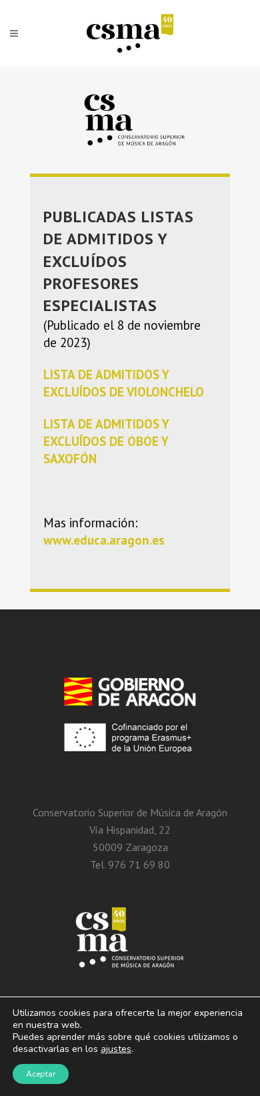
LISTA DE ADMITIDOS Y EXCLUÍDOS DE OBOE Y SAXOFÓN (106, 441)
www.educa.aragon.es (104, 540)
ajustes (116, 1049)
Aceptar (40, 1074)
